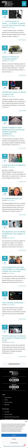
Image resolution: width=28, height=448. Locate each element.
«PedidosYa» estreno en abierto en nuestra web (14, 93)
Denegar (14, 439)
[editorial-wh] (14, 377)
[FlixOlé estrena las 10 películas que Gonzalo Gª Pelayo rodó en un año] (15, 329)
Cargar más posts (14, 364)
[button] (26, 421)
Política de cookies (7, 446)
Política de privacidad (8, 419)
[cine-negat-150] (14, 384)
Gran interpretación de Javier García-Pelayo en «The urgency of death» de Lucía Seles (14, 269)
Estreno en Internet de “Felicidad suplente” (10, 58)
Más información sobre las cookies (11, 416)
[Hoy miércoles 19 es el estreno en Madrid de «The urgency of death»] (15, 223)
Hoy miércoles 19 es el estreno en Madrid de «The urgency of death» (13, 233)
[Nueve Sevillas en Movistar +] (15, 295)
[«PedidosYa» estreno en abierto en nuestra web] (15, 85)
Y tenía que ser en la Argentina (13, 165)
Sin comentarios (11, 27)
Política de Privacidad (15, 446)
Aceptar (14, 435)
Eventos (6, 399)
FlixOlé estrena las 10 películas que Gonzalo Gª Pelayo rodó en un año (14, 338)
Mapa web (6, 404)
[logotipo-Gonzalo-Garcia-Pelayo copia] (8, 1)
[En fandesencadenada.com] (15, 191)
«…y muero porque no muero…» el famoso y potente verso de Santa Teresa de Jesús (13, 23)
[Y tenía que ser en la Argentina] (15, 158)
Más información (22, 39)
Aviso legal (22, 446)
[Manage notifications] (25, 445)
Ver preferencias (14, 442)
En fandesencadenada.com (12, 198)
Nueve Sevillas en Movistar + (13, 303)
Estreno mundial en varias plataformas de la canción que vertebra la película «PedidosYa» (13, 130)
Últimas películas (7, 397)
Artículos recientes (8, 402)
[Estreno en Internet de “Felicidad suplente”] (15, 50)
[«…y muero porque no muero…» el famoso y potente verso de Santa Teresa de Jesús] (15, 14)
